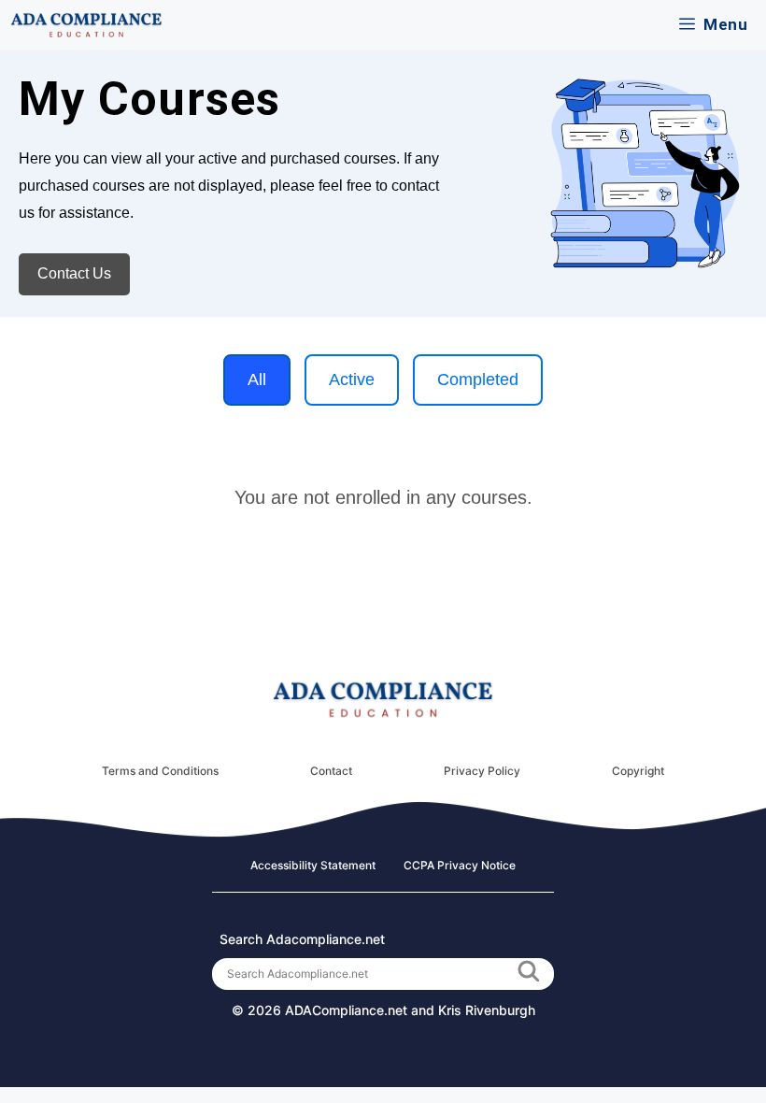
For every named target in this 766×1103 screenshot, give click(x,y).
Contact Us (74, 273)
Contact (331, 771)
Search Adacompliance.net (302, 939)
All (257, 379)
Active (352, 379)
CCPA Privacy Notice (460, 865)
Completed (477, 379)
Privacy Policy (482, 771)
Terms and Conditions (160, 771)
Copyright (638, 771)
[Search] (528, 974)
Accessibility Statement (313, 865)
